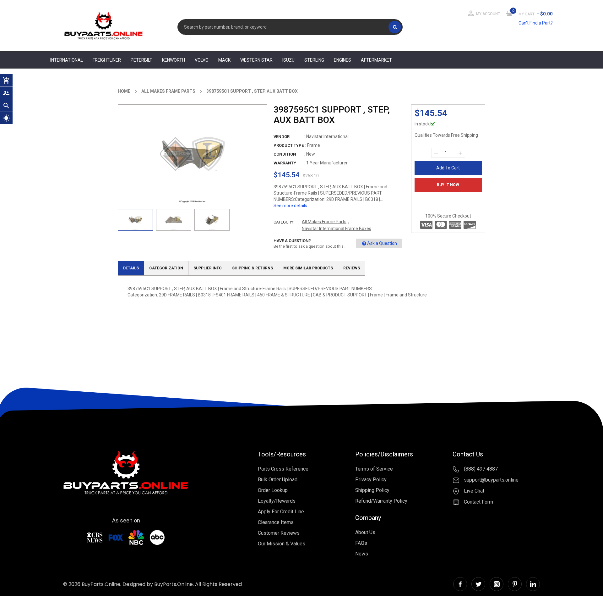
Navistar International (327, 136)
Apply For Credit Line (281, 512)
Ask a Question (382, 243)
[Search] (394, 27)
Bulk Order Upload (277, 480)
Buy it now (448, 185)
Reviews (351, 268)
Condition (285, 154)
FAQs (361, 543)
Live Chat (473, 491)
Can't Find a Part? (536, 22)
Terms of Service (374, 469)
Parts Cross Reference (283, 469)
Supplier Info (207, 268)
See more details (290, 205)
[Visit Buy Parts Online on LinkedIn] (533, 584)
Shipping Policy (372, 490)
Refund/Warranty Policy (381, 501)
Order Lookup (273, 490)
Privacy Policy (371, 480)
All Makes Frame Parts (324, 221)
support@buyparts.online (491, 480)
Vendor (282, 136)
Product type (289, 145)
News (361, 554)
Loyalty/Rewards (277, 501)
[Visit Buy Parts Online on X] (478, 584)
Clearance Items (276, 522)
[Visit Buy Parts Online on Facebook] (460, 584)
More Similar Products (308, 268)
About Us (365, 532)
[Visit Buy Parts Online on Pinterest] (515, 584)
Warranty (285, 163)
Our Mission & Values (281, 544)
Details (131, 268)
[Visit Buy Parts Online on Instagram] (496, 584)
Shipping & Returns (252, 268)
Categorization (166, 268)
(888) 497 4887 (480, 469)
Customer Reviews (279, 533)
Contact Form (478, 502)
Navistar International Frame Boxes (336, 228)
